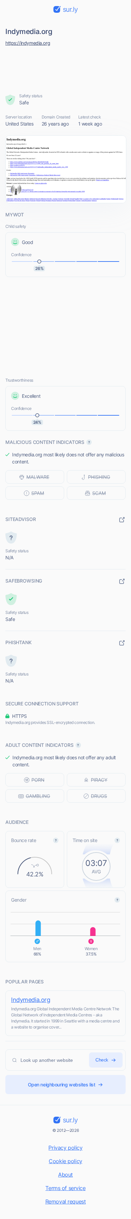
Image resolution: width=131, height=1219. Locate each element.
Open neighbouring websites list (61, 1084)
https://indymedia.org (27, 43)
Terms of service (65, 1188)
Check (101, 1060)
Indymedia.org (30, 999)
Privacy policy (65, 1147)
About (65, 1174)
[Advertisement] (66, 68)
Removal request (65, 1201)
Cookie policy (65, 1161)
